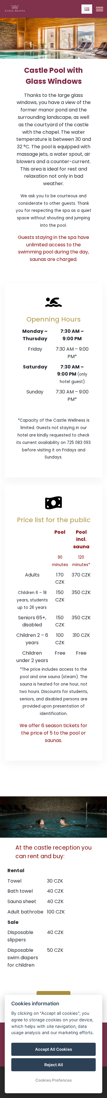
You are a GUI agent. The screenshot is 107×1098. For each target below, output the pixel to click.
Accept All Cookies (53, 1049)
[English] (86, 9)
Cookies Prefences (53, 1080)
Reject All (53, 1064)
